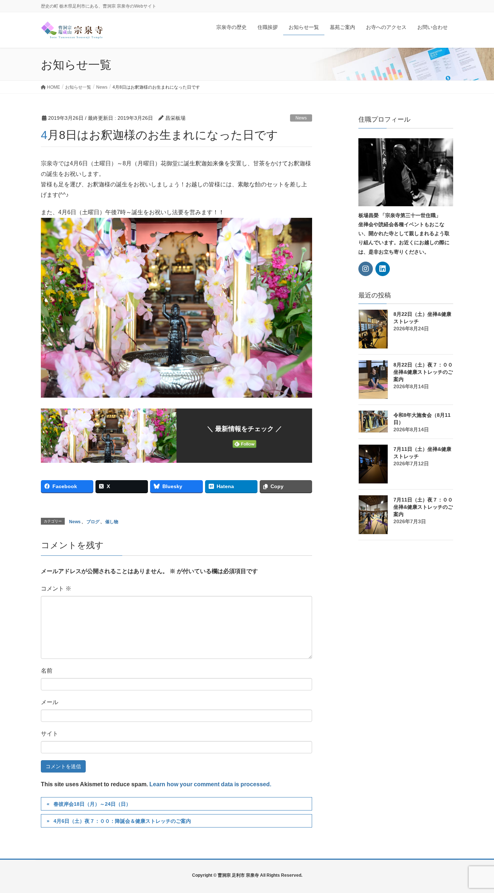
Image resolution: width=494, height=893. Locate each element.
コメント (56, 588)
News (301, 117)
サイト (49, 734)
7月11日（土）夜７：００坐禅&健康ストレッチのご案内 (423, 507)
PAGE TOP (476, 859)
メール (49, 702)
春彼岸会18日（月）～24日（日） (92, 804)
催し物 (111, 521)
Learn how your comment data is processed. (210, 784)
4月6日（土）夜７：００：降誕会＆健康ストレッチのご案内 (122, 821)
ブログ (92, 521)
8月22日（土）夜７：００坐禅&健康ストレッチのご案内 (423, 372)
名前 (46, 671)
